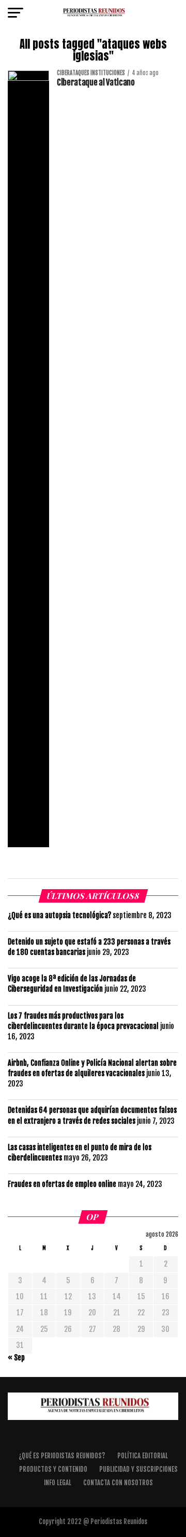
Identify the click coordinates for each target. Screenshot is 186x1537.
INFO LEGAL (57, 1482)
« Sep (16, 1357)
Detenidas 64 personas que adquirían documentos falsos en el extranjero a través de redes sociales (92, 1115)
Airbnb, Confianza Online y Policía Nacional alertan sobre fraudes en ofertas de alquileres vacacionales (92, 1068)
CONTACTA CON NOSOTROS (118, 1482)
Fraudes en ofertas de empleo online (62, 1184)
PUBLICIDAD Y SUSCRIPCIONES (138, 1469)
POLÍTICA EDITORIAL (142, 1456)
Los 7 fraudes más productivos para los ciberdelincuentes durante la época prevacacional (83, 1021)
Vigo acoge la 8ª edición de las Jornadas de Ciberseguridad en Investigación (72, 984)
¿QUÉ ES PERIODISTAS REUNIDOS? (62, 1456)
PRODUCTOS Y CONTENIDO (53, 1469)
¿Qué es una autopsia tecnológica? (59, 915)
